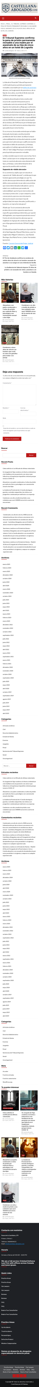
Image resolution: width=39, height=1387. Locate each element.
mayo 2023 (6, 607)
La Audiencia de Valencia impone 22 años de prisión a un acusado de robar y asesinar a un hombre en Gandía (20, 268)
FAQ (2, 1302)
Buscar (4, 448)
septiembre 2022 (8, 635)
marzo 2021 (6, 660)
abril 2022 (6, 649)
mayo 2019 (6, 710)
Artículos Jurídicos (9, 726)
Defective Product (7, 1339)
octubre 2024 (7, 578)
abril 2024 (6, 585)
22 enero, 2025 (7, 361)
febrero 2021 (7, 663)
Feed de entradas (8, 1075)
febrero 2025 (7, 568)
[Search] (35, 18)
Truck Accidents (6, 1331)
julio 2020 (6, 681)
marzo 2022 (6, 653)
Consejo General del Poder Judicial (21, 243)
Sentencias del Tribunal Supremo (13, 751)
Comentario (7, 383)
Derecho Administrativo (10, 733)
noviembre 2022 (8, 628)
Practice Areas (6, 1278)
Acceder (5, 1071)
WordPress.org (7, 1082)
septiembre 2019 (8, 695)
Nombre (6, 408)
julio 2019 (6, 703)
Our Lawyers (5, 1286)
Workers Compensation (8, 1343)
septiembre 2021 (8, 656)
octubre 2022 (7, 632)
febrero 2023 (7, 617)
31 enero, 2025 (7, 321)
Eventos (5, 740)
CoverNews (14, 1384)
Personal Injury (6, 1335)
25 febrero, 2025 (27, 1133)
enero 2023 (6, 621)
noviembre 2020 (8, 671)
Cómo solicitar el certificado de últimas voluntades (19, 468)
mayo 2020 (6, 685)
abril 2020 (6, 688)
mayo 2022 (6, 646)
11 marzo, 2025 (7, 1120)
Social (4, 755)
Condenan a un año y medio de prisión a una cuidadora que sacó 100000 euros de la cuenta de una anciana (18, 500)
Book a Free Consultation (9, 1310)
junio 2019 (6, 706)
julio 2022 (6, 639)
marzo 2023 (6, 614)
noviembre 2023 (8, 592)
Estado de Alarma (8, 736)
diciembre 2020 (8, 667)
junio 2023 (6, 603)
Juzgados (6, 744)
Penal (4, 35)
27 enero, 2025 (26, 1179)
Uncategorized (7, 758)
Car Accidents (5, 1327)
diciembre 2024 (8, 575)
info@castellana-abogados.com (14, 1244)
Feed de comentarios (9, 1078)
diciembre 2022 (8, 624)
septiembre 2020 (8, 678)
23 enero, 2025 (26, 319)
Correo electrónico (24, 409)
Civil (4, 729)
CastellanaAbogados (9, 50)
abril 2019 (6, 713)
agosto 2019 (7, 699)
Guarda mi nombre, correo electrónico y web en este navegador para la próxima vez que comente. (19, 430)
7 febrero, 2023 (20, 50)
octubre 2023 (7, 596)
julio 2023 (6, 600)
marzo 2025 (6, 564)
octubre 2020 (7, 674)
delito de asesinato (29, 88)
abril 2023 (6, 610)
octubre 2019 (7, 692)
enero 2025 (6, 571)
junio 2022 (6, 642)
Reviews (4, 1294)
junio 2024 (6, 582)
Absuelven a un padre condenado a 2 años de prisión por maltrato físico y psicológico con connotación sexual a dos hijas (10, 311)
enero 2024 (6, 589)
